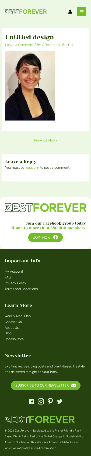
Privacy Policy (15, 283)
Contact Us (13, 322)
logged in (32, 167)
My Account (14, 271)
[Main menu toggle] (81, 11)
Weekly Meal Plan (18, 316)
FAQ (8, 277)
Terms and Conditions (21, 289)
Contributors (14, 339)
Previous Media (45, 140)
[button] (45, 237)
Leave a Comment (19, 45)
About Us (12, 328)
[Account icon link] (70, 12)
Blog (8, 333)
